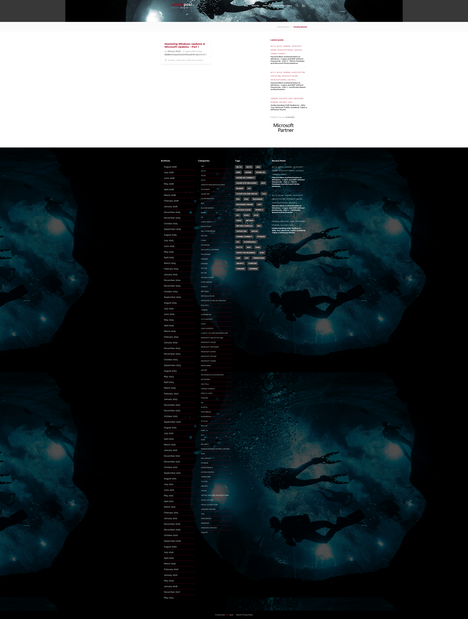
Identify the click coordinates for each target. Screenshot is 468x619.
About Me (255, 6)
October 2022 (171, 416)
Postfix (204, 407)
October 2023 (171, 359)
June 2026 (169, 178)
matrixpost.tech (283, 27)
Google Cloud (207, 277)
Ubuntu (204, 486)
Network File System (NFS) (212, 375)
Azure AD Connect (245, 178)
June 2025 (169, 246)
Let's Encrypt (207, 319)
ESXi (246, 199)
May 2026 (169, 184)
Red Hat (204, 426)
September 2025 (172, 229)
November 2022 (172, 410)
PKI (202, 403)
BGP (202, 203)
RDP (249, 247)
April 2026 (169, 189)
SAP (202, 435)
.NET (202, 166)
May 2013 (169, 597)
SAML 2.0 (204, 430)
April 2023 (169, 382)
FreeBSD (204, 259)
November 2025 (172, 217)
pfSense (274, 102)
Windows (180, 60)
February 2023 (171, 393)
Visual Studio (207, 500)
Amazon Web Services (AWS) (213, 185)
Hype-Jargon (206, 282)
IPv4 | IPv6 (283, 98)
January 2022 (170, 450)
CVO (264, 194)
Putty (239, 247)
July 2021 (168, 484)
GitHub (204, 268)
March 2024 (170, 331)
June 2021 (169, 490)
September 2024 (172, 297)
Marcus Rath (174, 51)
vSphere (253, 269)
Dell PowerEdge (208, 231)
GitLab (204, 273)
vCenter (252, 263)
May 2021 (168, 495)
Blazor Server (207, 208)
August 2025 (170, 235)
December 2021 (172, 456)
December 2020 (172, 524)
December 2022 (172, 405)
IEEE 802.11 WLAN (207, 296)
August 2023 (170, 371)
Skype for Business (245, 253)
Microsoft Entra (285, 50)
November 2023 (172, 354)
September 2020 (172, 541)
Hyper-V (204, 287)
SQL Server (205, 458)
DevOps (204, 236)
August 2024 (170, 303)
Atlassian (205, 189)
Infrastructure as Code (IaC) (213, 301)
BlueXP (239, 188)
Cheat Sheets (207, 222)
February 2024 (171, 337)
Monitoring (206, 366)
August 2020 (170, 546)
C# (202, 217)
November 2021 (172, 461)
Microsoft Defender (210, 347)
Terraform (205, 477)
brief (203, 213)
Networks (299, 98)
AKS (258, 167)
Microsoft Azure (290, 76)
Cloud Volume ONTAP (246, 194)
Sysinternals (207, 467)
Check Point (206, 226)
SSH (246, 258)
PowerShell (206, 416)
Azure (248, 172)
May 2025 (169, 252)
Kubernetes (206, 315)
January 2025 (170, 274)
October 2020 (171, 535)
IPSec (246, 215)
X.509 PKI (204, 532)
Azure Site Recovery (246, 183)
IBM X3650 (205, 291)
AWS (238, 172)
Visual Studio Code (209, 505)
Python (204, 421)
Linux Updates (207, 328)
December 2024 (172, 280)
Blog (246, 6)
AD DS (279, 46)
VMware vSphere (208, 509)
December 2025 (172, 212)
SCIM (203, 440)
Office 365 (241, 231)
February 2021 (171, 512)
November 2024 (172, 285)
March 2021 (170, 507)
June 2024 (169, 314)
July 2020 (169, 552)
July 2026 (169, 172)
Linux (290, 98)
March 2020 (170, 563)
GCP (259, 204)
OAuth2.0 (298, 50)
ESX (238, 199)
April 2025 (169, 257)
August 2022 (170, 427)
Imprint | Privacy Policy (282, 6)
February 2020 (171, 569)
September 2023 (172, 365)
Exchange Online (244, 204)
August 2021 (170, 478)
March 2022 (170, 444)
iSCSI (256, 215)
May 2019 (169, 580)
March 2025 (170, 263)
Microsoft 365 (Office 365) (212, 338)
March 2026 (170, 195)
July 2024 (169, 308)
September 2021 (172, 473)
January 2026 (171, 206)
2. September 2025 (192, 51)
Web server (206, 518)
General (171, 60)
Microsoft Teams (208, 361)
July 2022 (168, 433)
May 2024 (169, 320)
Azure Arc (205, 194)
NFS (259, 226)
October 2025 (171, 223)
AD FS (203, 180)
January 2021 (170, 518)
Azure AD (260, 172)
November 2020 (172, 529)
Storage (204, 463)
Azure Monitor (207, 199)
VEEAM (203, 491)
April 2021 (169, 501)
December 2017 (172, 592)
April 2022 (169, 439)
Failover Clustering (210, 250)
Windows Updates (194, 60)
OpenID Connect (278, 54)
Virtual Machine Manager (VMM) (215, 495)
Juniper (204, 310)
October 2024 (171, 291)
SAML (257, 247)
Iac (237, 215)
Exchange (205, 245)
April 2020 (169, 558)
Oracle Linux (206, 393)
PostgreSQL (206, 412)
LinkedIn (290, 117)
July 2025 (169, 240)
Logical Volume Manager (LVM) (214, 333)
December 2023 (172, 348)
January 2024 (170, 342)
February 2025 (171, 268)
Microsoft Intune (208, 356)
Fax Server (205, 254)
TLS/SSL (204, 481)
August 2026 (170, 166)
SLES (290, 102)
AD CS (273, 46)
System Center (207, 472)
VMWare (240, 269)
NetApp (204, 370)
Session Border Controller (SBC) (215, 449)
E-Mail (203, 240)
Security (283, 102)
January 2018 (170, 586)
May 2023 (169, 376)
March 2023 (170, 388)
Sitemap (266, 6)
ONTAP (254, 231)
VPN (202, 514)
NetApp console (244, 226)
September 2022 (172, 422)
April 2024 (169, 325)
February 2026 (171, 200)
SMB (238, 258)
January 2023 (170, 399)
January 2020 (171, 575)
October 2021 (170, 467)
